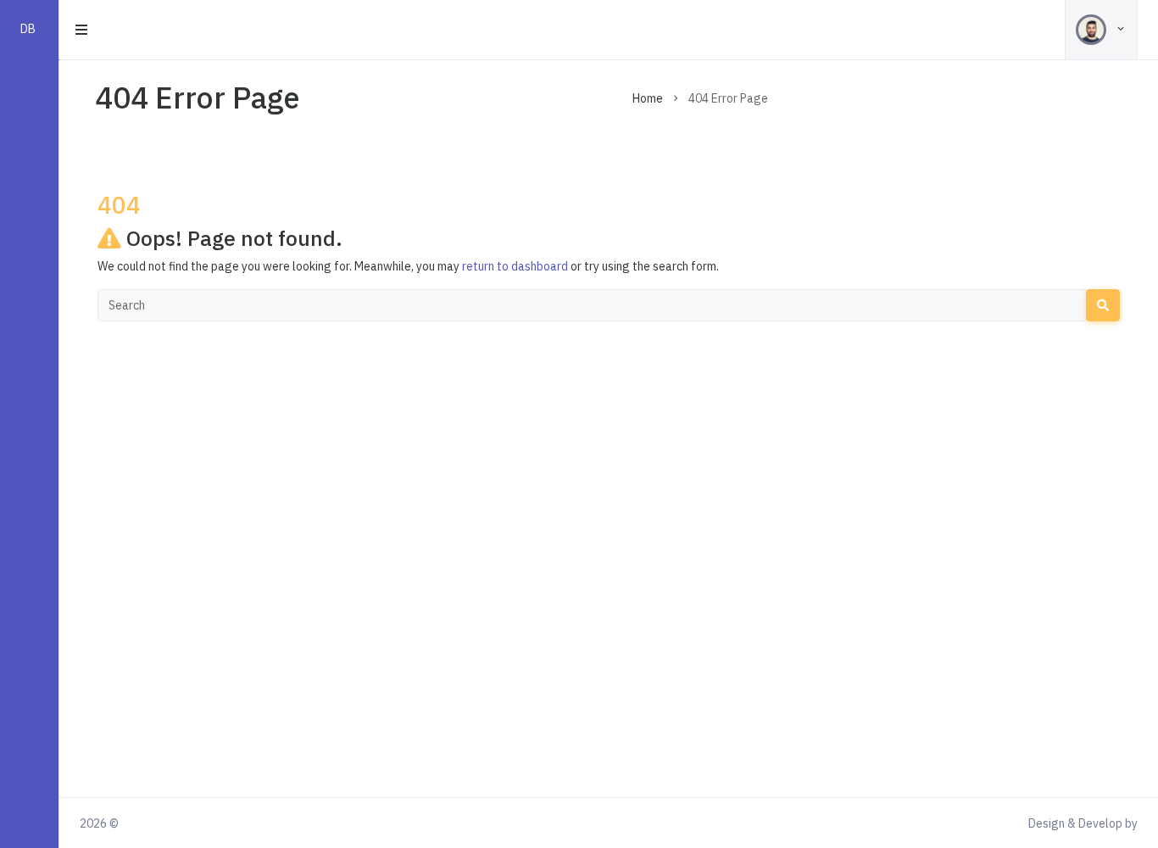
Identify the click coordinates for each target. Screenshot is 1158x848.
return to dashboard (515, 266)
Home (647, 98)
